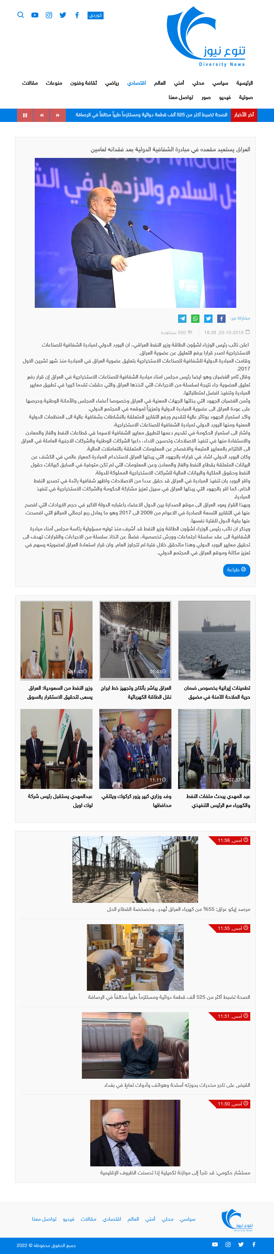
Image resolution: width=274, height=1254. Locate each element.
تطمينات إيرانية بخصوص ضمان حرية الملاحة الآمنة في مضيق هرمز (217, 697)
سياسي (220, 83)
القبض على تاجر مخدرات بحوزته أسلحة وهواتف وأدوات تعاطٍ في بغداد (158, 115)
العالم (160, 83)
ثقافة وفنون (84, 83)
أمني (179, 83)
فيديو (225, 98)
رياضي (112, 83)
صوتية (246, 98)
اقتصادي (136, 83)
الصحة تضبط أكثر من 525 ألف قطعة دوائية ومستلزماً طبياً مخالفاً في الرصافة (169, 997)
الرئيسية (245, 83)
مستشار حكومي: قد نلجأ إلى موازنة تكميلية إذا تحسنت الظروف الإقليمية (175, 1173)
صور (206, 98)
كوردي (95, 15)
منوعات (54, 83)
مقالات (30, 83)
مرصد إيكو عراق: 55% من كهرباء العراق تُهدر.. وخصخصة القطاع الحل (178, 910)
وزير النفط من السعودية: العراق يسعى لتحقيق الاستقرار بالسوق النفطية (60, 697)
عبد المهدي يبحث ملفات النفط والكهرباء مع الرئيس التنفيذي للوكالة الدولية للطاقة (218, 806)
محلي (198, 83)
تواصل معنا (181, 98)
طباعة (234, 570)
